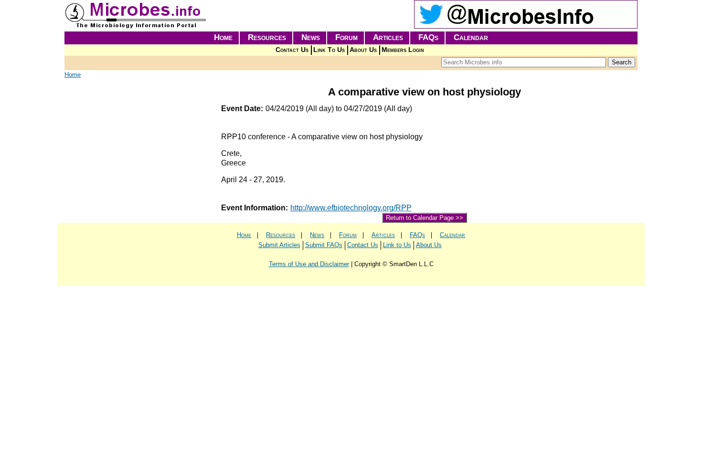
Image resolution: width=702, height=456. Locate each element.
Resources (267, 37)
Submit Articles (279, 245)
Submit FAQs (323, 245)
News (310, 37)
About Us (363, 49)
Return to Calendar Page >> (424, 217)
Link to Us (397, 245)
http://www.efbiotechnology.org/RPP (351, 208)
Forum (346, 37)
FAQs (428, 37)
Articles (388, 37)
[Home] (136, 26)
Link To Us (329, 49)
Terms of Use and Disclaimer (309, 264)
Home (223, 37)
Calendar (471, 37)
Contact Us (292, 49)
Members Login (403, 49)
